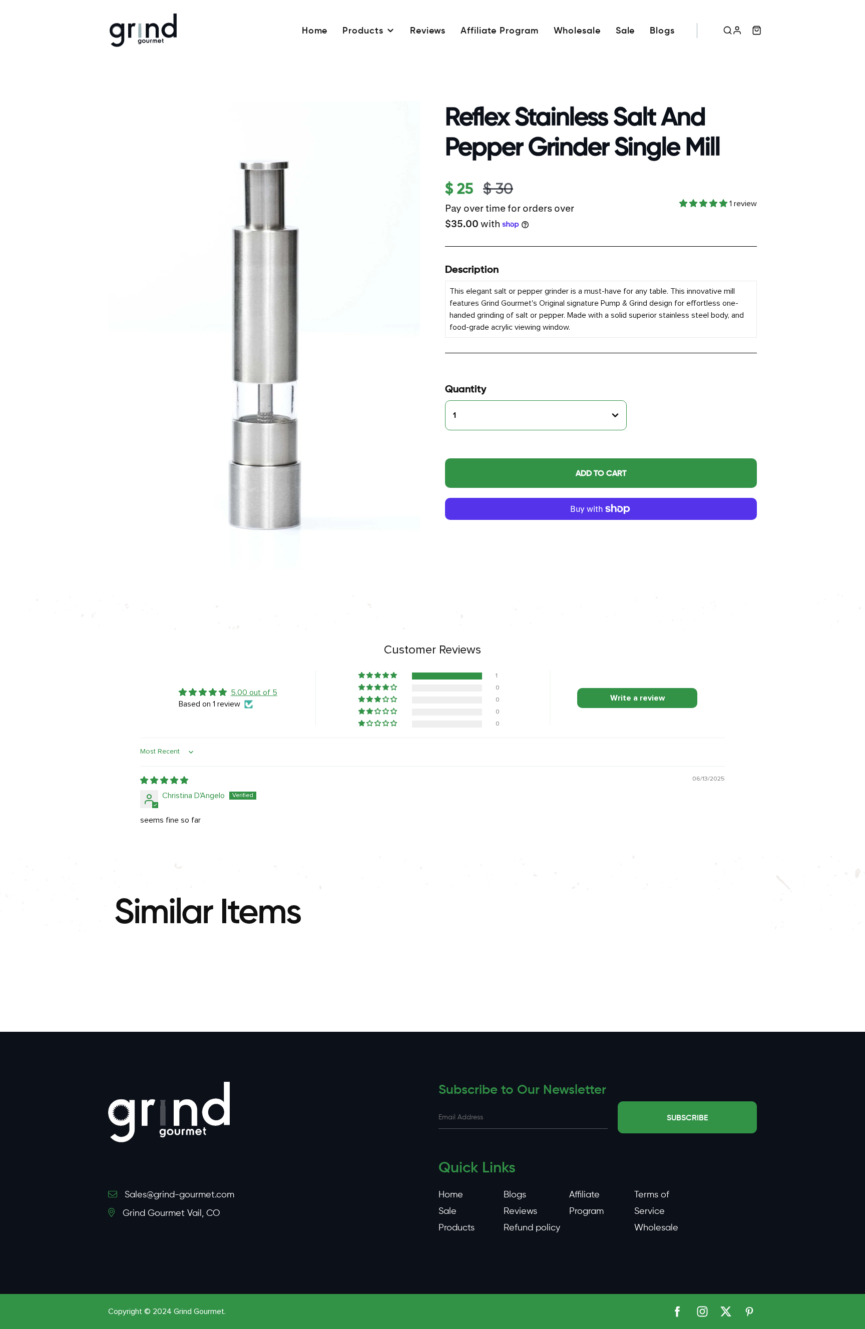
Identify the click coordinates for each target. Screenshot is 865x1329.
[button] (704, 204)
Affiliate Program (499, 30)
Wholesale (577, 30)
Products (362, 30)
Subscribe (687, 1117)
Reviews (428, 30)
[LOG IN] (737, 30)
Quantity (465, 389)
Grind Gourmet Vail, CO (171, 1212)
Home (315, 30)
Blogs (662, 30)
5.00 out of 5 (254, 693)
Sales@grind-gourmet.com (179, 1194)
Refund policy (532, 1227)
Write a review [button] (637, 698)
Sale (625, 30)
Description (472, 269)
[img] (164, 781)
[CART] (756, 30)
